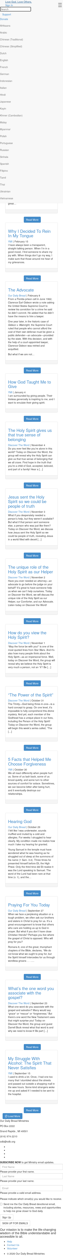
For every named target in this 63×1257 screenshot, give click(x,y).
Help (9, 1241)
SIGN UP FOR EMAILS (15, 1223)
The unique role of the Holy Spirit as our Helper (30, 569)
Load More (13, 1116)
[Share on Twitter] (16, 218)
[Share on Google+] (12, 218)
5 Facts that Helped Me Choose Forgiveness (29, 761)
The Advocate (21, 290)
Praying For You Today (29, 905)
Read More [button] (32, 219)
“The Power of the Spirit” (30, 695)
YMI (10, 241)
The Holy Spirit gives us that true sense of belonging (30, 434)
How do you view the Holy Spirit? (27, 634)
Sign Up (6, 1217)
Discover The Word (18, 445)
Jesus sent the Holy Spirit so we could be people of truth (27, 501)
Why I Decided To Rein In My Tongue (29, 233)
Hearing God (19, 821)
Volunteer (12, 1248)
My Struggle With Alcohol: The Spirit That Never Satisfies (29, 1062)
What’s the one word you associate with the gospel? (31, 992)
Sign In (9, 5)
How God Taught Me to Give (29, 384)
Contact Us (13, 1245)
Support (6, 14)
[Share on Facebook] (7, 218)
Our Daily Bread (17, 295)
